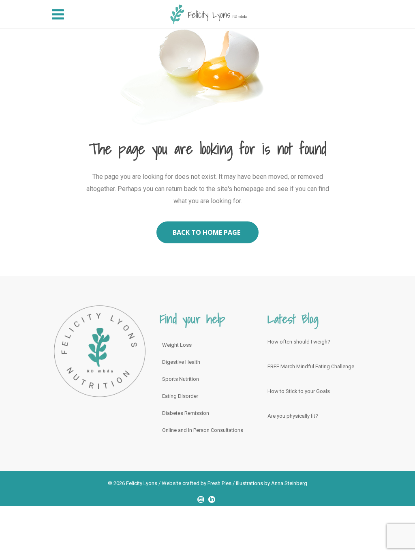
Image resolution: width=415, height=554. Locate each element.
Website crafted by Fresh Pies (196, 483)
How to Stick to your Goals (298, 391)
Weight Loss (177, 345)
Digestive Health (181, 362)
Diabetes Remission (185, 413)
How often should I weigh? (298, 342)
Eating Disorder (180, 396)
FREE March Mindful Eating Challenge (310, 366)
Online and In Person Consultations (202, 430)
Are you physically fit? (292, 416)
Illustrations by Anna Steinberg (271, 483)
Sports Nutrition (180, 379)
